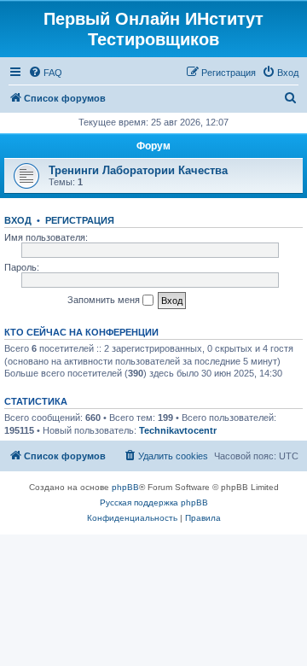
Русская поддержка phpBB (154, 502)
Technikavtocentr (178, 430)
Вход (18, 220)
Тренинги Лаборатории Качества (138, 170)
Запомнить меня (104, 300)
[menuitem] (45, 72)
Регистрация (79, 220)
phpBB (125, 487)
